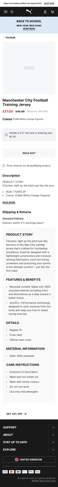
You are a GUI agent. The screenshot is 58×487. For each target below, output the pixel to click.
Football (10, 37)
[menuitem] (44, 481)
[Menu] (5, 12)
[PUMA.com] (29, 12)
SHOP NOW (49, 3)
